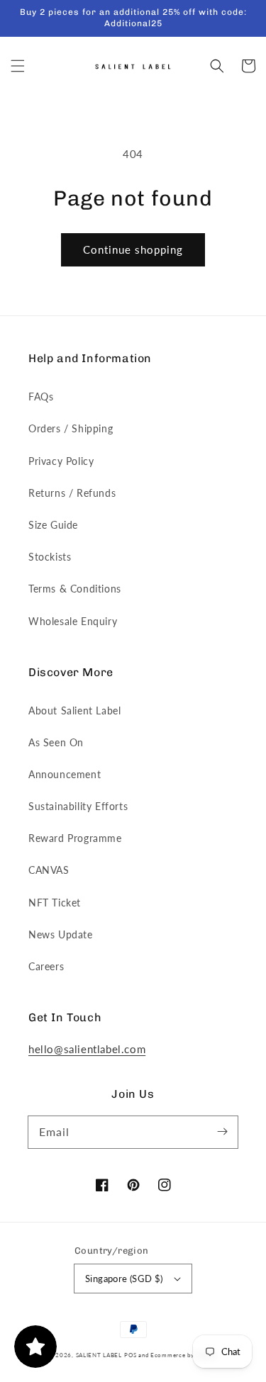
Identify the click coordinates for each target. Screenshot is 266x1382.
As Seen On (56, 742)
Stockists (49, 557)
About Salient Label (74, 710)
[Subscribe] (222, 1131)
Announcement (64, 774)
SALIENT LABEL (99, 1355)
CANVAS (49, 870)
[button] (17, 66)
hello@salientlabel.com (86, 1049)
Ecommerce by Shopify (184, 1355)
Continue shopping (133, 249)
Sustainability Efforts (78, 806)
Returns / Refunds (72, 493)
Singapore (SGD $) (124, 1278)
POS (130, 1355)
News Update (60, 934)
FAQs (40, 397)
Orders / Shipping (70, 428)
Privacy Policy (61, 461)
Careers (46, 966)
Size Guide (53, 525)
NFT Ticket (54, 903)
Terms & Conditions (74, 589)
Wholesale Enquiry (72, 621)
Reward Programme (75, 838)
